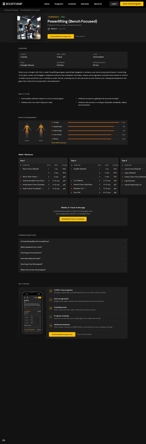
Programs (59, 4)
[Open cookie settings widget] (3, 440)
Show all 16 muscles (59, 143)
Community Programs (11, 10)
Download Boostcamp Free (61, 36)
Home (46, 4)
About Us (98, 4)
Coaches (72, 4)
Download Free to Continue (73, 219)
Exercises (85, 4)
